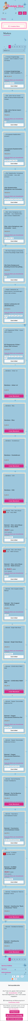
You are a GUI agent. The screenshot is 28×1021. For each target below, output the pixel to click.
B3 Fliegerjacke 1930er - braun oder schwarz (12, 345)
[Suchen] (16, 13)
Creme (9, 839)
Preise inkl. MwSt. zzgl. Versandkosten (13, 80)
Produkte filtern (15, 26)
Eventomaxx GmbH (14, 1002)
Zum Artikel (14, 86)
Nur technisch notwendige (14, 1015)
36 (10, 199)
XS (5, 537)
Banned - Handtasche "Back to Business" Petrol (13, 907)
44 (21, 199)
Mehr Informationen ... (14, 1009)
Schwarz (17, 839)
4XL (16, 160)
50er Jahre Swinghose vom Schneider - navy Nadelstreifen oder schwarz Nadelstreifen (13, 227)
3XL (13, 160)
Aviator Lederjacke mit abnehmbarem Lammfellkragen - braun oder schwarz (12, 304)
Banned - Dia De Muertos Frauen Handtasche (12, 794)
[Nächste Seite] (22, 46)
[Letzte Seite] (25, 46)
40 (8, 83)
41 (10, 83)
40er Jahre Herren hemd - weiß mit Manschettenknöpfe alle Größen (13, 111)
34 (8, 199)
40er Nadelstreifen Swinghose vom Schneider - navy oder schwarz (13, 188)
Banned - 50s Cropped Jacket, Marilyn (11, 604)
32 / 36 (6, 238)
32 (5, 199)
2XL (15, 315)
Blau (6, 839)
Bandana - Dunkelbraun (12, 455)
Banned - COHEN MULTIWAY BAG (13, 681)
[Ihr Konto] (20, 13)
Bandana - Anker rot (11, 385)
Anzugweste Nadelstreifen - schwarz (13, 149)
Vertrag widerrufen (14, 985)
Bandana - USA (9, 490)
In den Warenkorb (14, 396)
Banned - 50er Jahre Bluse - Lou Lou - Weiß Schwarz (13, 565)
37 (5, 727)
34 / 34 (11, 238)
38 (5, 83)
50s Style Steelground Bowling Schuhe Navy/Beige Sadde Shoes (13, 266)
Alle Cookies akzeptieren (14, 1019)
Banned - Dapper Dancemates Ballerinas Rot (13, 716)
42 (13, 83)
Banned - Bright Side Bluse (13, 642)
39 (5, 276)
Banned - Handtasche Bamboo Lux (11, 941)
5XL (6, 317)
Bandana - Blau (9, 420)
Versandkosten (13, 993)
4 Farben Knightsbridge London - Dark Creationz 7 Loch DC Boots (13, 72)
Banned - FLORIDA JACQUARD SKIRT (10, 867)
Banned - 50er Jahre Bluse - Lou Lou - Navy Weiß (13, 525)
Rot (13, 839)
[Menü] (3, 13)
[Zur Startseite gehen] (14, 6)
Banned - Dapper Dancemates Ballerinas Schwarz (12, 755)
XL (9, 160)
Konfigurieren (14, 1012)
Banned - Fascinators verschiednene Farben (11, 829)
